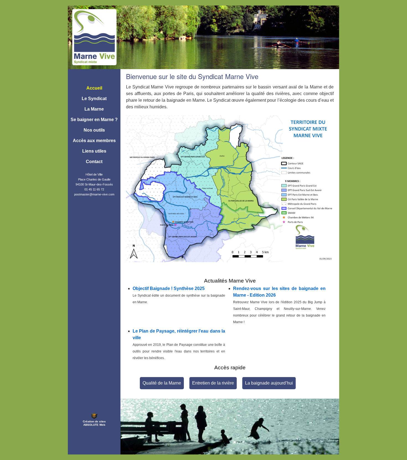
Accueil (94, 88)
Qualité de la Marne (162, 383)
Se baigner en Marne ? (94, 119)
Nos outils (94, 130)
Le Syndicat (94, 98)
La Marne (94, 109)
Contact (94, 161)
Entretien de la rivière (213, 383)
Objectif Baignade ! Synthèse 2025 (169, 288)
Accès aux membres (94, 140)
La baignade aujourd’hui (269, 383)
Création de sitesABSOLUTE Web (94, 423)
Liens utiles (94, 151)
